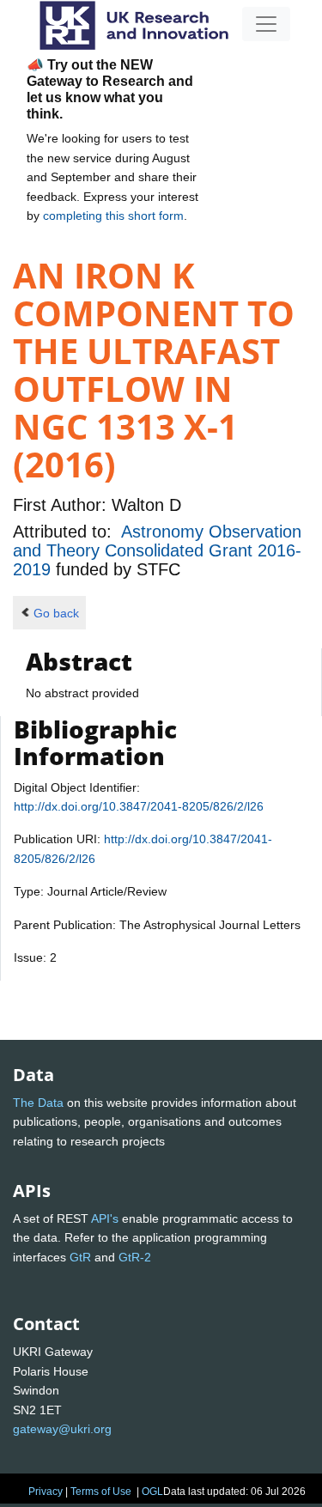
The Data (38, 1102)
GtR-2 (134, 1257)
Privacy (45, 1492)
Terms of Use (100, 1492)
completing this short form (113, 215)
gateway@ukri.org (62, 1429)
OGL (152, 1492)
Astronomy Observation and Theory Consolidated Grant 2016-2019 (157, 551)
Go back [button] (56, 613)
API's (104, 1218)
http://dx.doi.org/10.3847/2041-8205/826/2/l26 (139, 806)
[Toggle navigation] (266, 24)
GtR (80, 1257)
